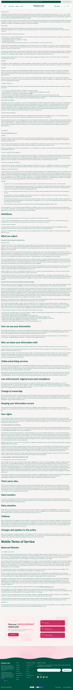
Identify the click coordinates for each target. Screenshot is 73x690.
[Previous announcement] (3, 2)
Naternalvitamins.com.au (47, 586)
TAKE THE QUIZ (57, 6)
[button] (62, 6)
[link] (5, 663)
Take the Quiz (12, 634)
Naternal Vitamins (8, 687)
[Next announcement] (59, 2)
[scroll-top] (70, 683)
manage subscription (67, 1)
